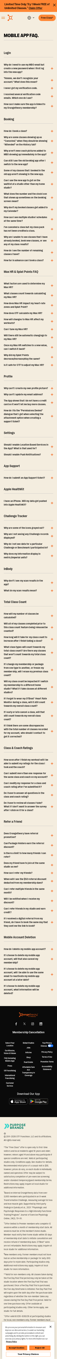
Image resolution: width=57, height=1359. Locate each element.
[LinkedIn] (41, 1024)
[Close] (50, 1326)
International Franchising (10, 1076)
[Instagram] (33, 1024)
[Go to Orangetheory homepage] (15, 17)
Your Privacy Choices (28, 1354)
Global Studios (28, 1043)
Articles (28, 1052)
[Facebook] (16, 1024)
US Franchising (10, 1071)
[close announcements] (54, 4)
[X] (24, 1024)
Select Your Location (9, 1044)
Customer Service (10, 1084)
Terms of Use (47, 1057)
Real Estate (28, 1062)
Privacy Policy (47, 1052)
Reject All (40, 1348)
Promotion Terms (47, 1062)
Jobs (28, 1048)
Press (10, 1066)
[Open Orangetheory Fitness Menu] (3, 18)
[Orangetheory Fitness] (28, 1014)
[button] (30, 18)
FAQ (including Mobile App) (10, 1059)
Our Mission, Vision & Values (10, 1052)
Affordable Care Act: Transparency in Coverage (28, 1071)
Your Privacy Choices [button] (46, 1044)
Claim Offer (35, 8)
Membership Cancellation (28, 1032)
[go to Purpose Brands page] (15, 1126)
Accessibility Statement (47, 1067)
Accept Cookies (16, 1348)
